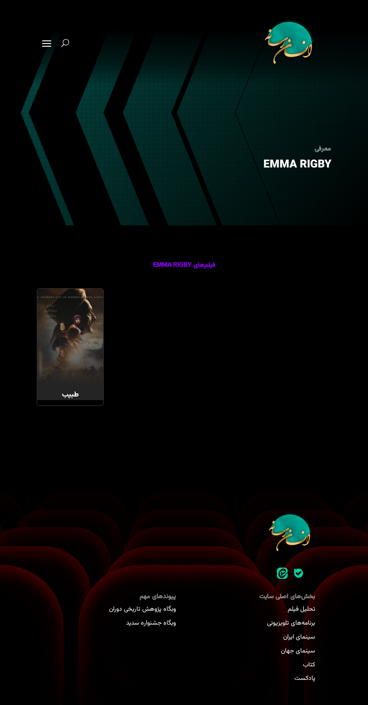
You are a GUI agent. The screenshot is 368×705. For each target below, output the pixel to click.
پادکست (304, 678)
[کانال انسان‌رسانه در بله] (298, 573)
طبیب (70, 395)
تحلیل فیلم (301, 609)
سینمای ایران (299, 637)
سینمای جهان (298, 651)
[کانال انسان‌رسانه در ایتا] (282, 573)
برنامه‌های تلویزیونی (291, 623)
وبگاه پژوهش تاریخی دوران (142, 609)
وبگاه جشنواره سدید (151, 623)
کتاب (309, 665)
